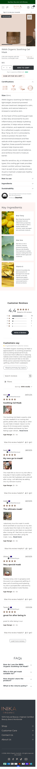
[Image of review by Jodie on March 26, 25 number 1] (7, 516)
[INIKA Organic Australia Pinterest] (17, 759)
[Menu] (3, 7)
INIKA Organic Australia (14, 753)
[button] (7, 410)
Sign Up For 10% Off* (12, 76)
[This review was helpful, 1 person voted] (26, 549)
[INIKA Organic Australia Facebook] (13, 759)
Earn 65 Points (6, 16)
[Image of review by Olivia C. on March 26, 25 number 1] (7, 571)
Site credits (17, 755)
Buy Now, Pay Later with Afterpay (18, 2)
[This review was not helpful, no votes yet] (29, 442)
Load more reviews (17, 641)
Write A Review (20, 333)
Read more (23, 431)
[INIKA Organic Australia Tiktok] (21, 759)
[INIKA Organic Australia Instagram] (9, 759)
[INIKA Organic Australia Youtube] (25, 759)
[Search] (7, 7)
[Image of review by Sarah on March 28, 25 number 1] (7, 465)
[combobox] (23, 387)
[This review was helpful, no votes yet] (26, 442)
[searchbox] (15, 376)
